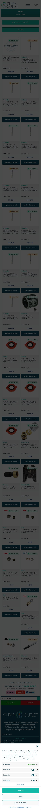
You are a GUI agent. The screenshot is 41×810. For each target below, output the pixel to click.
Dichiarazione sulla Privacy (24, 807)
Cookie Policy (12, 807)
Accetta (20, 791)
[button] (38, 746)
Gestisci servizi (20, 784)
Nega (20, 797)
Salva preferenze (20, 803)
